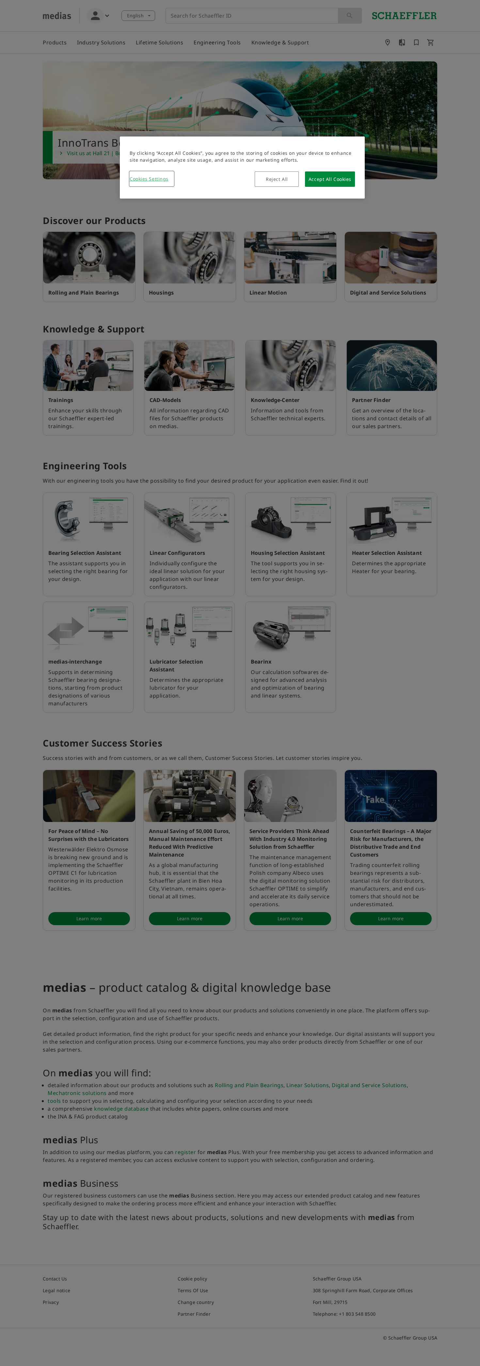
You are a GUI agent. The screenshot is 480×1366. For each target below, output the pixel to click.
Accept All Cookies (330, 179)
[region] (242, 168)
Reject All (277, 179)
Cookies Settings (149, 179)
